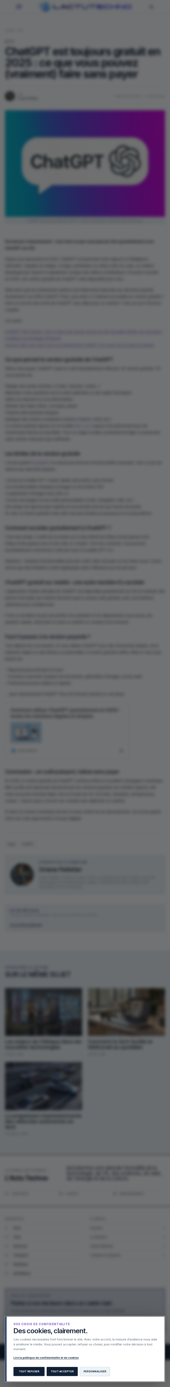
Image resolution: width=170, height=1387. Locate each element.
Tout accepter (62, 1371)
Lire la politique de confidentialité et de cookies (46, 1357)
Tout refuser (29, 1371)
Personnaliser (95, 1371)
